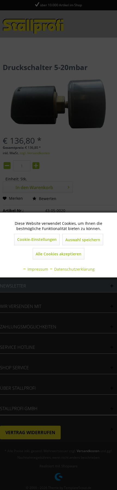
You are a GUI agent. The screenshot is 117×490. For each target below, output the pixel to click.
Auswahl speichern (82, 239)
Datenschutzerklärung (74, 269)
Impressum (37, 269)
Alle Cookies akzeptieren (58, 253)
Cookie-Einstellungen (37, 239)
